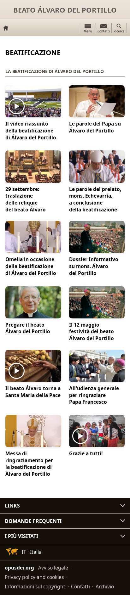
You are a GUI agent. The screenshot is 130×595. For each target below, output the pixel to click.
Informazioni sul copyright (35, 586)
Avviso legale (53, 567)
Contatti (80, 586)
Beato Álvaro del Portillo (65, 10)
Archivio (105, 586)
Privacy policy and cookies (34, 577)
